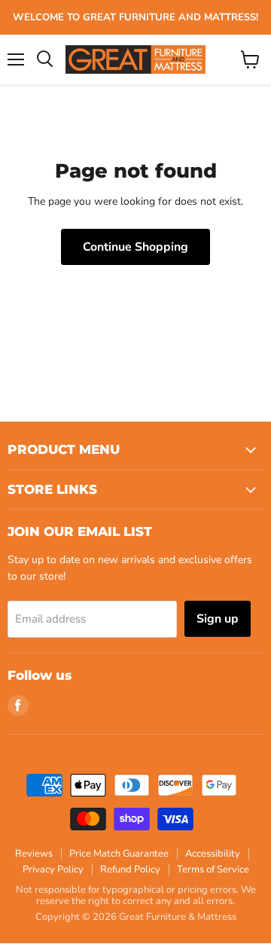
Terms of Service (213, 869)
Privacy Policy (53, 869)
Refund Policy (130, 869)
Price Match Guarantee (119, 853)
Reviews (34, 853)
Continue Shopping (135, 247)
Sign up (217, 619)
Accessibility (212, 853)
